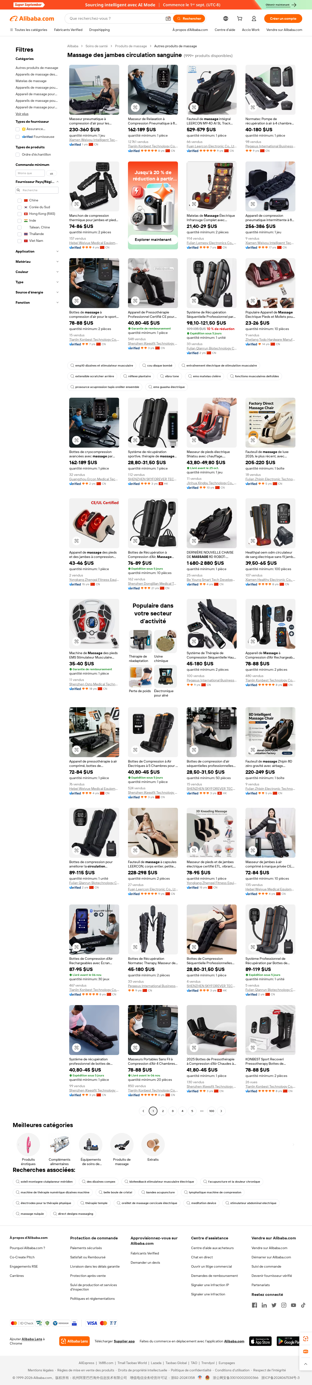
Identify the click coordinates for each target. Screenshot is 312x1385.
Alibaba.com (234, 1341)
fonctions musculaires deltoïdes (257, 376)
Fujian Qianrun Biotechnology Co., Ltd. (212, 348)
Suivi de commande (266, 1266)
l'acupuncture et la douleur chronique (234, 1181)
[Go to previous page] (143, 1111)
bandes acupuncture (160, 1192)
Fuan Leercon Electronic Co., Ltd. (212, 146)
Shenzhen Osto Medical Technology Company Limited (94, 684)
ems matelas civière (207, 376)
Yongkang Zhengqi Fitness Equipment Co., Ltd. (94, 580)
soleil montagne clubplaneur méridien (47, 1181)
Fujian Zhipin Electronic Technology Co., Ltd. (270, 479)
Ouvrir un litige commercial (211, 1266)
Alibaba (72, 46)
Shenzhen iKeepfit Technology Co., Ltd (153, 343)
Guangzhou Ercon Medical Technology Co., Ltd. (94, 479)
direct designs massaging (75, 1213)
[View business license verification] (200, 1377)
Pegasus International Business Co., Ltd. (270, 146)
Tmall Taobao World (132, 1363)
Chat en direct (202, 1257)
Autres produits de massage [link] (175, 46)
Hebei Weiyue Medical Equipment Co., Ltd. (94, 243)
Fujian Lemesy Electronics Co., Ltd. (212, 243)
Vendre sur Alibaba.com (269, 1248)
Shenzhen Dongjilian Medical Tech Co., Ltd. (153, 583)
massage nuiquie (32, 1213)
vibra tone (172, 376)
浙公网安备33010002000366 (235, 1378)
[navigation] (37, 579)
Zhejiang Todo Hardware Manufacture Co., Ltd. (270, 339)
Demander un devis (145, 1262)
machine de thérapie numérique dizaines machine (55, 1192)
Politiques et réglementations (92, 1298)
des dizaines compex (101, 1181)
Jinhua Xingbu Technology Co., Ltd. (212, 483)
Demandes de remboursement (214, 1276)
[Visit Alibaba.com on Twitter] (274, 1305)
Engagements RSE (24, 1266)
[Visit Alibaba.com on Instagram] (284, 1305)
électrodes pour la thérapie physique (46, 1203)
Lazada (156, 1363)
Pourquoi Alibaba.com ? (27, 1248)
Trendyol (207, 1363)
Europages (227, 1363)
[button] (168, 18)
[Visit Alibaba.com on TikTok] (303, 1305)
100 (211, 1111)
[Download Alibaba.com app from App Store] (260, 1341)
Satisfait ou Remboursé (88, 1257)
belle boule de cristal (118, 1192)
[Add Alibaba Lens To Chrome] (74, 1341)
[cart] (240, 19)
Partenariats (261, 1285)
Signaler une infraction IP (210, 1285)
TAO (194, 1363)
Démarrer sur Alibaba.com (271, 1257)
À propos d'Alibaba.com (29, 1238)
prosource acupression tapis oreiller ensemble (107, 387)
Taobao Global (176, 1363)
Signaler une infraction (208, 1294)
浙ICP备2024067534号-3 (280, 1378)
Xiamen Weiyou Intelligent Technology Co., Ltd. (94, 140)
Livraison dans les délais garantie (95, 1266)
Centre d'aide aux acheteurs (212, 1248)
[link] (305, 1338)
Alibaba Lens (32, 1339)
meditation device (203, 1203)
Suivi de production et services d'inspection (93, 1287)
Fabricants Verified (145, 1253)
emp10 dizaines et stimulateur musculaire (104, 365)
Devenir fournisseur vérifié (272, 1276)
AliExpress (86, 1363)
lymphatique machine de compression (215, 1192)
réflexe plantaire (139, 376)
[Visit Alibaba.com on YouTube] (293, 1305)
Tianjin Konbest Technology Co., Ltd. (153, 146)
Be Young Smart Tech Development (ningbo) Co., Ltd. (212, 580)
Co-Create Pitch (22, 1257)
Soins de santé (97, 46)
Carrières (17, 1276)
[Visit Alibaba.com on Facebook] (254, 1305)
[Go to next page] (221, 1111)
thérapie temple (96, 1203)
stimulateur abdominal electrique (253, 1203)
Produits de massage (131, 46)
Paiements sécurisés (86, 1248)
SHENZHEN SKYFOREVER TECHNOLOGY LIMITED (153, 479)
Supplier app (124, 1341)
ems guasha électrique (169, 387)
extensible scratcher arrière (94, 376)
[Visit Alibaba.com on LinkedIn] (264, 1305)
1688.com (105, 1363)
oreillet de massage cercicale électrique (149, 1203)
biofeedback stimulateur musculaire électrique (161, 1181)
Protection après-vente (88, 1276)
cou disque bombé (159, 365)
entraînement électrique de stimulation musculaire (221, 365)
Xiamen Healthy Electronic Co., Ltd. (270, 580)
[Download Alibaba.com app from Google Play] (289, 1341)
